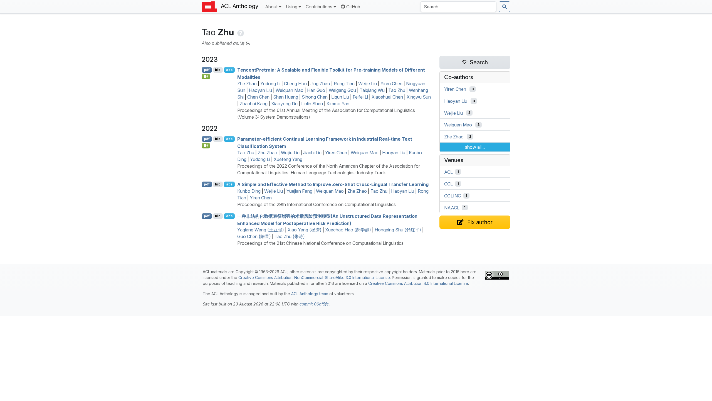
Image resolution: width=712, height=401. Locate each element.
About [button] (271, 6)
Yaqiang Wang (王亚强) (260, 230)
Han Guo (316, 90)
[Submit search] (504, 6)
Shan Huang (285, 97)
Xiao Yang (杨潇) (305, 230)
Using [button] (291, 6)
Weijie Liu (367, 83)
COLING (452, 196)
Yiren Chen (391, 83)
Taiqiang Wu (372, 90)
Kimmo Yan (338, 103)
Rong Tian (344, 83)
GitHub (353, 6)
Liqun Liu (340, 97)
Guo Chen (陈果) (254, 236)
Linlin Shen (312, 103)
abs (229, 70)
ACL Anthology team (309, 293)
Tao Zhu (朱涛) (290, 236)
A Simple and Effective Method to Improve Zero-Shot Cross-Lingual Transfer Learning (333, 184)
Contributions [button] (319, 6)
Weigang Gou (342, 90)
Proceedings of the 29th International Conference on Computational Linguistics (316, 204)
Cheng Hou (295, 83)
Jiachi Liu (312, 152)
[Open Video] (206, 76)
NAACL (451, 207)
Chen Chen (258, 97)
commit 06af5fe (314, 304)
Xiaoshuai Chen (387, 97)
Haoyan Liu (260, 90)
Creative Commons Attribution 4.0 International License (418, 283)
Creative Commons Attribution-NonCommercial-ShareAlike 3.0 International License (314, 277)
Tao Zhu (396, 90)
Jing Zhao (320, 83)
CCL (448, 184)
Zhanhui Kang (254, 103)
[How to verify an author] (240, 32)
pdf (207, 70)
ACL (448, 172)
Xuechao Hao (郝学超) (348, 230)
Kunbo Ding (249, 191)
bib (218, 70)
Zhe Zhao (247, 83)
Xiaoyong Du (284, 103)
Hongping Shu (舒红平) (398, 230)
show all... (475, 147)
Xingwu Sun (419, 97)
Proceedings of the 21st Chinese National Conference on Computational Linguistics (320, 243)
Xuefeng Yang (288, 159)
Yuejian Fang (299, 191)
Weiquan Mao (289, 90)
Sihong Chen (315, 97)
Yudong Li (270, 83)
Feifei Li (360, 97)
